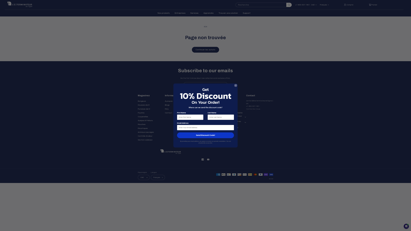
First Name (181, 113)
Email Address (182, 123)
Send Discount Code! (205, 135)
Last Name (212, 113)
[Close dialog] (236, 85)
